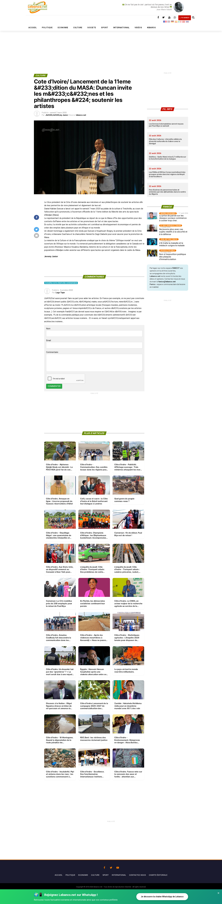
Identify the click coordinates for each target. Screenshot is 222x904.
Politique (70, 875)
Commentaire (52, 352)
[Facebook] (104, 867)
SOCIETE (91, 27)
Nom (48, 328)
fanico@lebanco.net (167, 282)
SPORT (104, 27)
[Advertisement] (111, 46)
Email (48, 340)
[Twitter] (111, 867)
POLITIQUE (47, 27)
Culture (95, 875)
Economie (83, 875)
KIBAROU (151, 27)
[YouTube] (117, 867)
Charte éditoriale (158, 875)
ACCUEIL (32, 27)
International (119, 875)
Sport (106, 875)
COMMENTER (54, 386)
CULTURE (77, 27)
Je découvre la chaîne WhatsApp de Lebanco (162, 896)
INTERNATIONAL (121, 27)
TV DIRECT (185, 18)
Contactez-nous (137, 875)
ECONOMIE (63, 27)
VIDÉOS (138, 27)
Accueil (58, 875)
